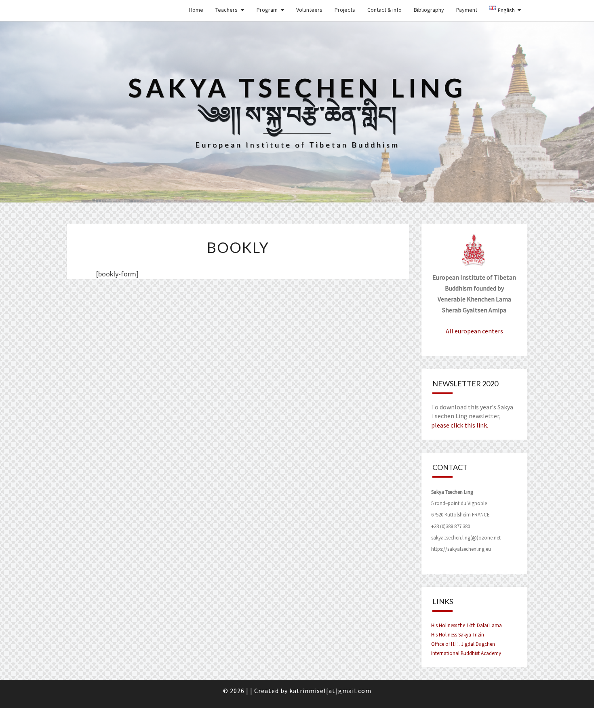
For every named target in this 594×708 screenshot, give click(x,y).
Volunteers (309, 9)
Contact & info (384, 9)
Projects (345, 9)
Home (196, 9)
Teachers (226, 9)
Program (267, 9)
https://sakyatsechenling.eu (461, 549)
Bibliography (429, 9)
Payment (466, 9)
